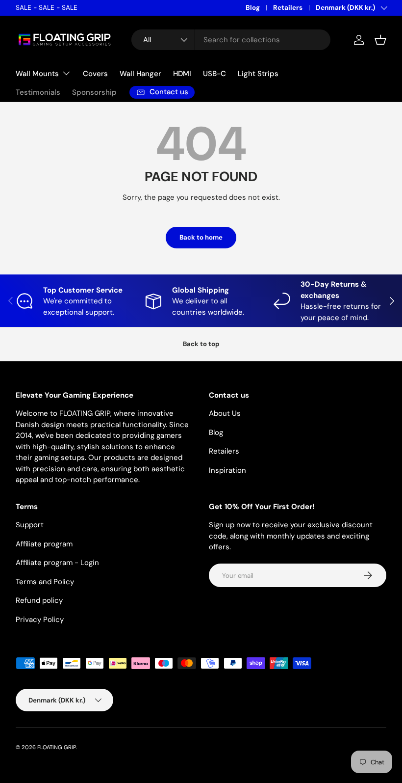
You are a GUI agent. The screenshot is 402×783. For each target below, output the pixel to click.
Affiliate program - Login (57, 562)
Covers (95, 74)
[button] (380, 40)
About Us (225, 413)
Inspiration (227, 470)
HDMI (182, 74)
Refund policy (39, 600)
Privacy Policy (40, 619)
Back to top (201, 344)
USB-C (214, 74)
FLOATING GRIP (56, 747)
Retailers (287, 7)
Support (30, 525)
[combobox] (231, 39)
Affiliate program (44, 544)
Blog (253, 7)
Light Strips (258, 74)
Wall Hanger (140, 74)
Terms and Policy (45, 582)
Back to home (201, 237)
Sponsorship (94, 92)
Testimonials (38, 92)
